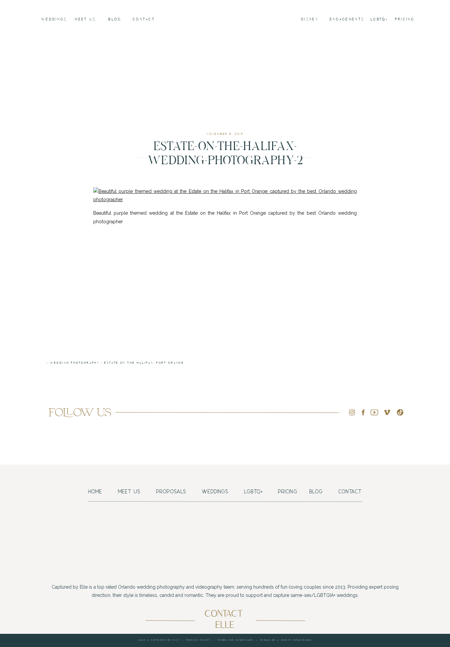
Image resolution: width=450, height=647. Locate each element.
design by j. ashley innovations (286, 640)
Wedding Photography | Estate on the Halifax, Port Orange (117, 363)
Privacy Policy (198, 640)
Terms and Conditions (235, 640)
